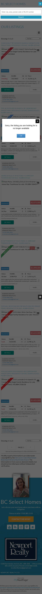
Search (21, 17)
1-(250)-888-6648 (7, 99)
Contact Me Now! (21, 519)
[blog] (15, 527)
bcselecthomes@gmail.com (21, 568)
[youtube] (9, 527)
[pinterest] (26, 527)
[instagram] (21, 527)
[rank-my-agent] (32, 527)
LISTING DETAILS (7, 90)
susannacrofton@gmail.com (10, 101)
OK (21, 136)
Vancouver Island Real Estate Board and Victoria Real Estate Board (18, 459)
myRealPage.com (21, 580)
